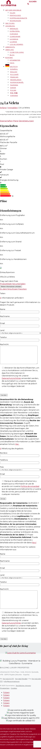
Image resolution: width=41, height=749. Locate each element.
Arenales (14, 28)
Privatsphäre (5, 688)
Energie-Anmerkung (9, 180)
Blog (12, 55)
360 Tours (10, 23)
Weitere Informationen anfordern (11, 286)
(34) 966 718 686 (21, 679)
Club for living (17, 52)
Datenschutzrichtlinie (11, 378)
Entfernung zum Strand (10, 242)
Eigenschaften (6, 121)
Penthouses (15, 15)
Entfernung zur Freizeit (10, 250)
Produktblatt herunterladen (12, 284)
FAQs (12, 63)
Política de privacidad (30, 486)
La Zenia (13, 42)
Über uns (9, 49)
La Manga (14, 39)
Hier (17, 444)
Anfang (3, 108)
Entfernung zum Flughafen (12, 215)
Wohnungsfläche (7, 136)
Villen (12, 13)
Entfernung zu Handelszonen (13, 259)
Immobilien (13, 108)
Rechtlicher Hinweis (23, 686)
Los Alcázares (16, 44)
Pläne (15, 121)
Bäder (2, 154)
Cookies (14, 688)
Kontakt (9, 57)
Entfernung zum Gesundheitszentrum (17, 233)
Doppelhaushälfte (18, 18)
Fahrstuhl (4, 175)
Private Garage (6, 170)
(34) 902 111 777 (8, 679)
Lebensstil (10, 47)
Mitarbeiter (15, 60)
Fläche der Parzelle (8, 142)
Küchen (3, 159)
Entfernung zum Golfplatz (12, 224)
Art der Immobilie (13, 10)
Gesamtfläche (6, 131)
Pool (2, 164)
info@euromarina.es (11, 681)
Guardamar (15, 36)
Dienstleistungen (26, 121)
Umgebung (10, 26)
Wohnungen (15, 21)
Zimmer (3, 148)
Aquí (34, 543)
